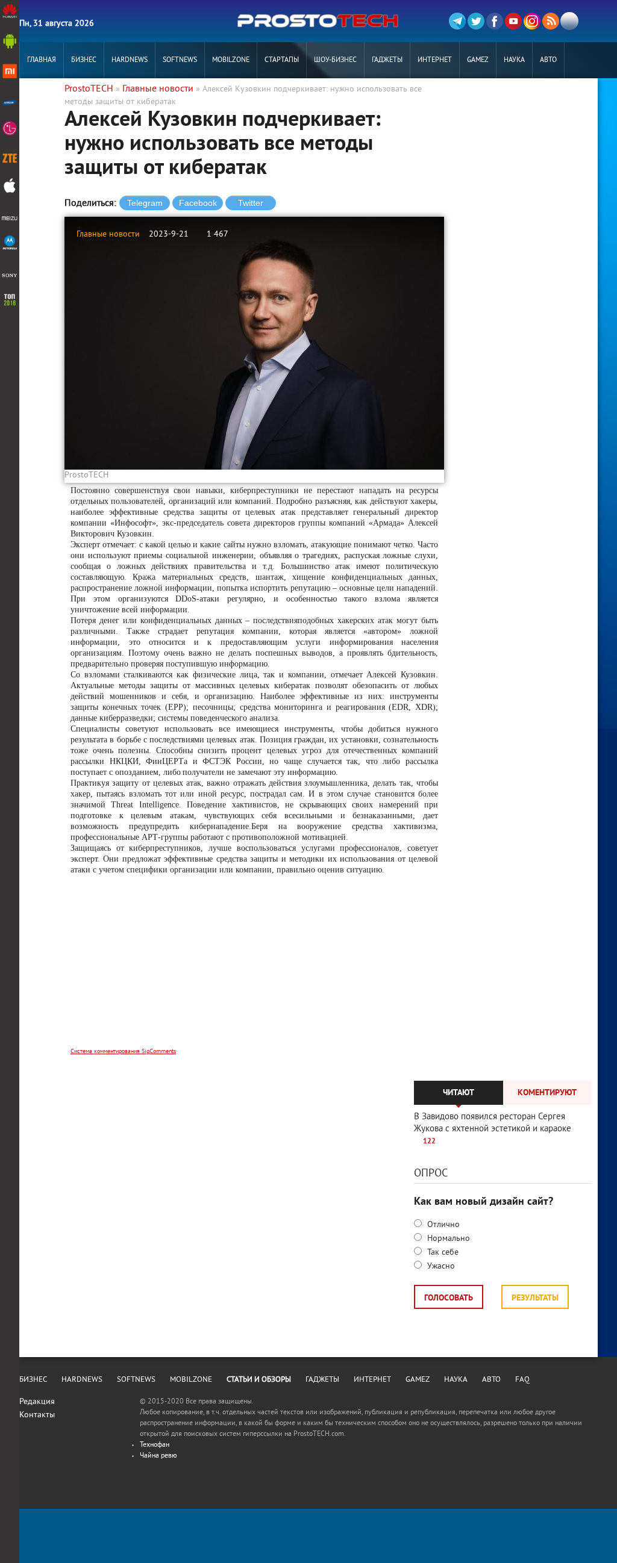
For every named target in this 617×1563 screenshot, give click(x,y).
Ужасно (440, 1266)
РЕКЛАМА (42, 96)
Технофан (154, 1445)
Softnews (180, 60)
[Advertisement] (254, 969)
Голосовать (448, 1298)
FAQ (522, 1380)
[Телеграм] (457, 21)
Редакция (37, 1402)
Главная (41, 60)
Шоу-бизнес (335, 60)
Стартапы (282, 60)
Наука (514, 60)
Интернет (435, 60)
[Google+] (532, 21)
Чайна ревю (158, 1456)
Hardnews (129, 60)
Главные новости (108, 234)
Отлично (442, 1225)
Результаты (535, 1298)
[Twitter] (476, 21)
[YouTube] (513, 21)
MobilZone (230, 60)
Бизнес (83, 60)
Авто (548, 60)
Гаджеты (387, 60)
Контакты (37, 1415)
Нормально (447, 1239)
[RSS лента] (551, 21)
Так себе (442, 1253)
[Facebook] (495, 21)
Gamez (478, 60)
